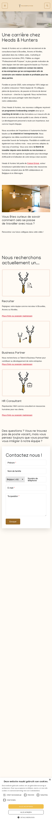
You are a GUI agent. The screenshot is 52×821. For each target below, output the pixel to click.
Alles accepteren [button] (26, 806)
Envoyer (12, 521)
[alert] (26, 799)
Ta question (13, 496)
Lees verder (44, 791)
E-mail (10, 487)
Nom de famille (14, 471)
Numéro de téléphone (33, 479)
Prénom (11, 462)
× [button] (50, 780)
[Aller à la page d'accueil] (26, 5)
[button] (26, 817)
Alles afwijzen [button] (26, 812)
